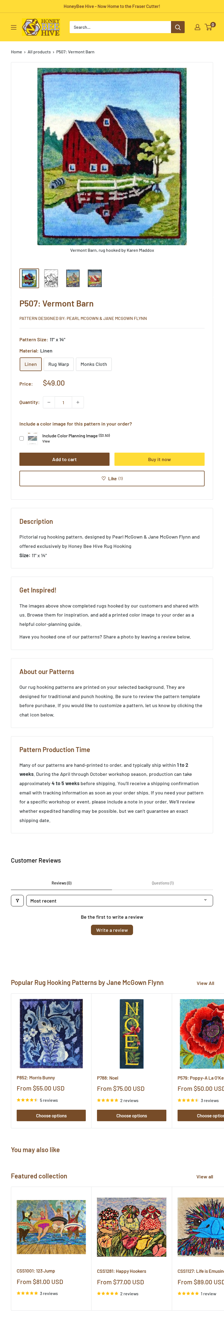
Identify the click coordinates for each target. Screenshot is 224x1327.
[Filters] (17, 900)
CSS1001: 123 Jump (36, 1270)
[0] (208, 27)
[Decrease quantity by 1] (49, 402)
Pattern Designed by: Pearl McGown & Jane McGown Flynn (83, 318)
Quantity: (29, 402)
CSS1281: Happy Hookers (121, 1271)
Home (16, 51)
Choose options (51, 1115)
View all (205, 1176)
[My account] (197, 27)
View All (205, 983)
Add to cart (64, 459)
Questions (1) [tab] (162, 883)
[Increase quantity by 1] (78, 402)
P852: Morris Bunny (36, 1077)
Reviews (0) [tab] (61, 883)
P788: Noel (107, 1077)
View (46, 441)
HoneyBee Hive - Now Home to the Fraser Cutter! (112, 6)
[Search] (178, 27)
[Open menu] (13, 27)
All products (39, 51)
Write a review (112, 930)
